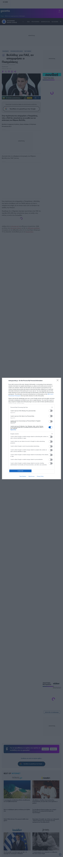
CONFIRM (20, 470)
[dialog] (31, 428)
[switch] (51, 411)
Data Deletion (23, 476)
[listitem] (31, 407)
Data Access (31, 476)
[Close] (58, 380)
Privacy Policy (40, 476)
